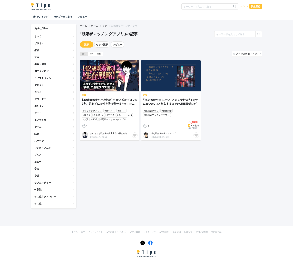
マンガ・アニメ (42, 147)
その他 (38, 203)
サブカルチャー (42, 182)
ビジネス (39, 43)
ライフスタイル (42, 78)
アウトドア (40, 98)
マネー (38, 57)
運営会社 (177, 231)
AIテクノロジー (42, 71)
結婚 (36, 133)
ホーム (83, 25)
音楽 (36, 168)
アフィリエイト (96, 231)
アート (38, 112)
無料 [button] (99, 53)
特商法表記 (216, 231)
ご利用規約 (164, 231)
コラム (38, 91)
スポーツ (39, 140)
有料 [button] (91, 53)
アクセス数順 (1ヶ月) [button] (247, 53)
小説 (36, 175)
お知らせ (188, 231)
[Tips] (41, 6)
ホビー (38, 161)
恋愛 (36, 50)
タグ (104, 25)
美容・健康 (40, 64)
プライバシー (149, 231)
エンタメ (39, 105)
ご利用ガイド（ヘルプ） (116, 231)
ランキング (42, 16)
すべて (38, 36)
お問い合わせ (202, 231)
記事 (86, 44)
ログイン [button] (244, 6)
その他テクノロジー (45, 196)
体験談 (38, 189)
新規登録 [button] (255, 6)
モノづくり (40, 119)
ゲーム (38, 126)
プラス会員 (135, 231)
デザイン (39, 85)
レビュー (82, 16)
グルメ (38, 154)
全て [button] (84, 53)
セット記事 (102, 44)
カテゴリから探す (63, 16)
